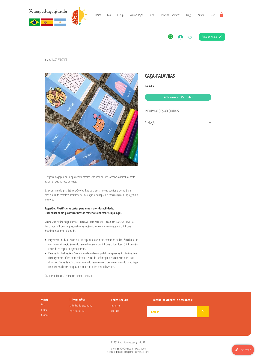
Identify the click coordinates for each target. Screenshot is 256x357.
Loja (43, 304)
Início (47, 59)
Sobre (44, 309)
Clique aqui (114, 213)
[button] (221, 14)
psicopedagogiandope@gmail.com (132, 351)
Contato (45, 315)
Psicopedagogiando (48, 11)
